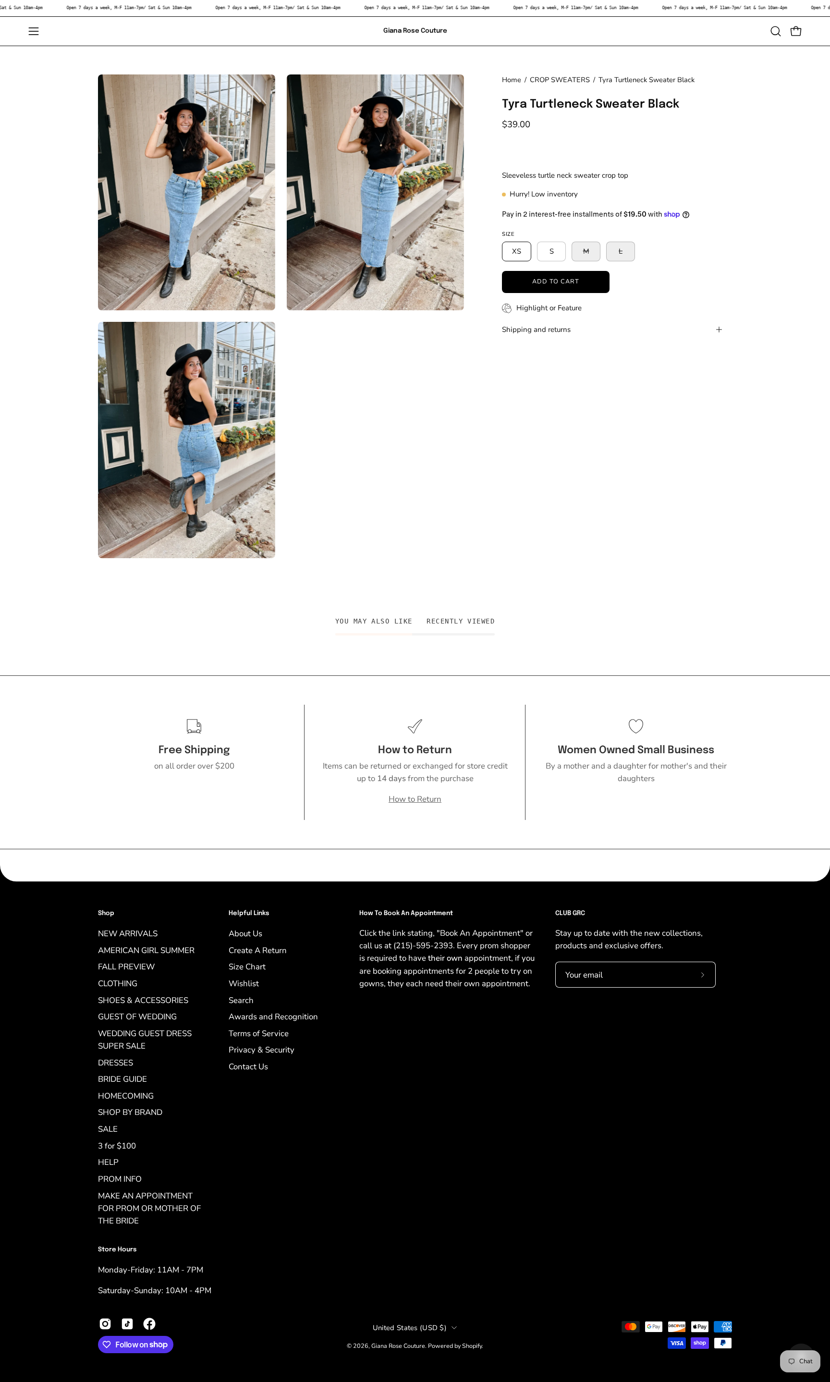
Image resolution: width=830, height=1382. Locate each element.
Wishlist (244, 983)
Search (241, 999)
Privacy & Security (261, 1049)
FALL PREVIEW (126, 966)
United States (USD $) (410, 1327)
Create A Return (258, 949)
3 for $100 (117, 1145)
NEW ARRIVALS (128, 933)
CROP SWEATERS (560, 80)
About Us (245, 933)
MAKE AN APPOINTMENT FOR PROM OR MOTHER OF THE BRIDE (149, 1208)
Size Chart (247, 966)
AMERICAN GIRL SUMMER (146, 949)
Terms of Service (259, 1033)
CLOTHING (117, 983)
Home (511, 80)
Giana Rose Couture (415, 30)
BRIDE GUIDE (122, 1079)
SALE (108, 1129)
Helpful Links (249, 913)
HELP (108, 1162)
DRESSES (115, 1062)
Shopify (472, 1345)
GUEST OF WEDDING (137, 1016)
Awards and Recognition (273, 1016)
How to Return (415, 799)
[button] (776, 31)
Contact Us (248, 1066)
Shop (106, 913)
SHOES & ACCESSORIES (143, 999)
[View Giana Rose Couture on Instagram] (105, 1324)
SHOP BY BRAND (130, 1112)
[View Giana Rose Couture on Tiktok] (127, 1324)
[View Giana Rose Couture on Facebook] (149, 1324)
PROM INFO (120, 1178)
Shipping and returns (536, 329)
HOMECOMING (126, 1095)
